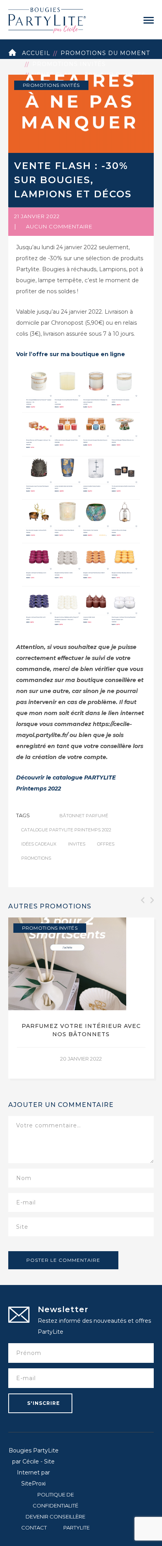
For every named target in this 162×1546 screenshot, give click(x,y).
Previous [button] (142, 900)
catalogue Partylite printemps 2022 (66, 830)
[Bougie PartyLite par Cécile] (47, 19)
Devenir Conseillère (55, 1516)
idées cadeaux (38, 844)
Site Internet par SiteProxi (36, 1472)
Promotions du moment (105, 53)
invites (76, 844)
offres (105, 844)
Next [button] (151, 900)
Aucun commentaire (59, 226)
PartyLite (76, 1527)
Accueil (36, 53)
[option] (81, 998)
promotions (36, 858)
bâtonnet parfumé (83, 815)
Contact (34, 1527)
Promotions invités (69, 64)
